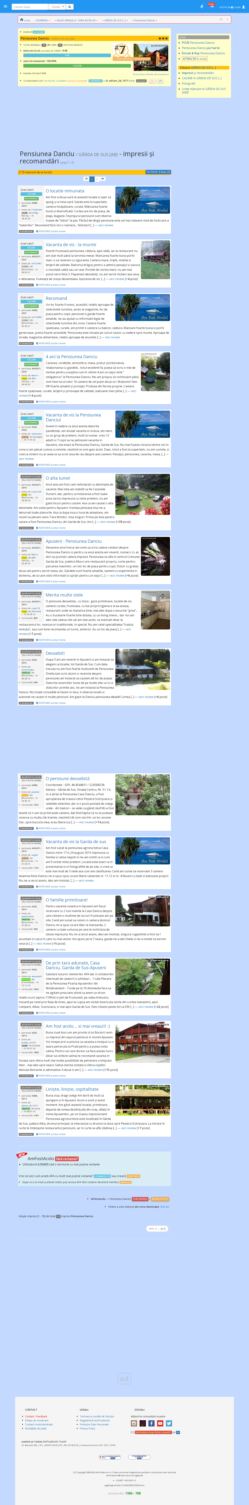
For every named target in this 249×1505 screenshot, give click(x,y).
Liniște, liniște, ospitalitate (72, 1089)
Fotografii (188, 83)
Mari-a (35, 375)
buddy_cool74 (29, 1042)
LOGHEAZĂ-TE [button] (102, 1176)
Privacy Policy (87, 1428)
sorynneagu (28, 669)
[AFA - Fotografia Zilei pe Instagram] (144, 1422)
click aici (164, 1206)
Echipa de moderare (36, 1420)
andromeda (28, 916)
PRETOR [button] (25, 795)
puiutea (35, 791)
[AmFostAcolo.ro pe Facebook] (152, 1422)
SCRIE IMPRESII (140, 1199)
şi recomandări (198, 73)
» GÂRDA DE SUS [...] (114, 20)
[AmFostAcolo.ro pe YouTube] (161, 1422)
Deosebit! (55, 653)
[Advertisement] (94, 115)
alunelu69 (37, 976)
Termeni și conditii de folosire (97, 1416)
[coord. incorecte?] (77, 80)
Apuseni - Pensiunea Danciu (74, 541)
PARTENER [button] (26, 979)
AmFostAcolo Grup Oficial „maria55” (153, 1432)
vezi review (105, 225)
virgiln (35, 855)
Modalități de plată (35, 1428)
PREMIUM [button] (26, 673)
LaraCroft (36, 491)
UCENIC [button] (25, 266)
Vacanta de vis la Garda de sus (76, 841)
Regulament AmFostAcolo (95, 1420)
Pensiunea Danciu (198, 43)
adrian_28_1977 (30, 1105)
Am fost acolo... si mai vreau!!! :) (78, 1026)
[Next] (103, 179)
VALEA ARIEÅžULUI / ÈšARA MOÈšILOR (133, 59)
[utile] (201, 6)
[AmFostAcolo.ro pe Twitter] (170, 1422)
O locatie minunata (65, 191)
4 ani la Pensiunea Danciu (71, 356)
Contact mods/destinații (39, 1424)
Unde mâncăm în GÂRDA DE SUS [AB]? (204, 90)
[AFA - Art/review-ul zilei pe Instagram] (135, 1422)
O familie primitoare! (67, 900)
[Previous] (86, 179)
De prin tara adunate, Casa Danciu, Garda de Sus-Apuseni (76, 965)
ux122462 (37, 263)
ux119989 (37, 317)
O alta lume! (58, 478)
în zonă (195, 59)
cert (131, 80)
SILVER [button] (24, 213)
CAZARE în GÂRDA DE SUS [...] (201, 78)
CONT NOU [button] (133, 1176)
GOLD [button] (24, 378)
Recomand (56, 298)
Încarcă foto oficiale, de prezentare (151, 74)
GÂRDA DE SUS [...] (203, 68)
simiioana (37, 433)
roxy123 (36, 608)
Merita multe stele (64, 595)
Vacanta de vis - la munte (71, 244)
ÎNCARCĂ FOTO (160, 1199)
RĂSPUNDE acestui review (52, 231)
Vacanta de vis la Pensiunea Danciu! (73, 417)
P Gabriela (37, 209)
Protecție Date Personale (94, 1424)
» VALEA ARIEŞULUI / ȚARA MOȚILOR (75, 20)
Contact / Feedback (36, 1416)
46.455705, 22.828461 (55, 80)
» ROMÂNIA (41, 20)
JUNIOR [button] (25, 437)
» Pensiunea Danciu (143, 20)
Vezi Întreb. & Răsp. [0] (158, 171)
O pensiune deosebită (68, 778)
